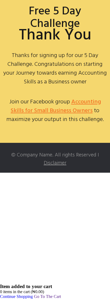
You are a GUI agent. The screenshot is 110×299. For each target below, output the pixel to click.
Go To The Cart (47, 296)
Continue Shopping (16, 296)
